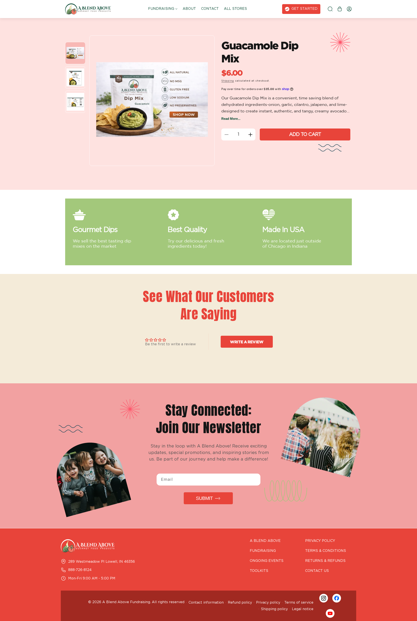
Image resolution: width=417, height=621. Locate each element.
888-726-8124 (80, 570)
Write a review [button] (246, 342)
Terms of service (298, 602)
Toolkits (259, 571)
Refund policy (240, 602)
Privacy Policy (320, 541)
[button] (163, 9)
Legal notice (302, 609)
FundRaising (263, 551)
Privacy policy (268, 602)
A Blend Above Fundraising (126, 602)
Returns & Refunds (325, 561)
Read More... (230, 118)
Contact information (206, 602)
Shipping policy (274, 609)
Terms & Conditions (325, 551)
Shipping (227, 81)
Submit (204, 498)
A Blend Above (265, 541)
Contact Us (317, 571)
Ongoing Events (266, 561)
